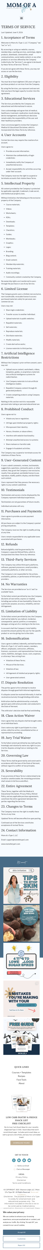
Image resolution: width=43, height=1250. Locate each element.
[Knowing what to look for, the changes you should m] (21, 999)
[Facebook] (19, 1160)
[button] (22, 18)
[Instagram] (14, 1160)
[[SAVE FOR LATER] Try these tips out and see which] (21, 961)
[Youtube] (29, 1160)
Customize (21, 1239)
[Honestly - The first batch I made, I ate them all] (21, 923)
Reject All (21, 1245)
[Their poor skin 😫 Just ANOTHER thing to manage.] (21, 885)
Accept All (21, 1232)
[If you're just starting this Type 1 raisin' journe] (21, 1036)
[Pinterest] (24, 1160)
